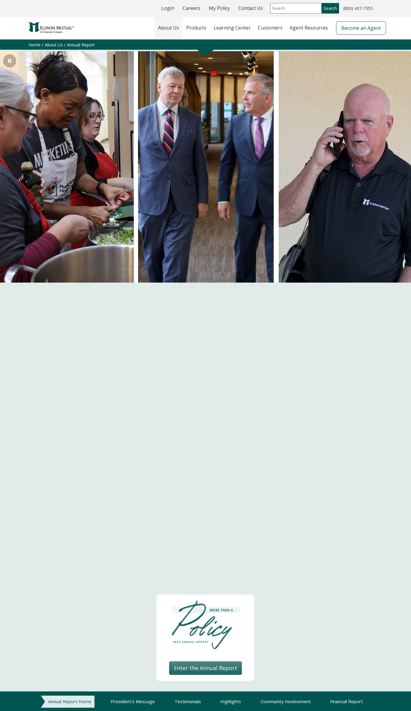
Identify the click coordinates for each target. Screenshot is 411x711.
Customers (270, 27)
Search (330, 8)
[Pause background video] (9, 60)
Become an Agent (361, 28)
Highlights (230, 701)
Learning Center (232, 27)
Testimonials (188, 701)
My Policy (219, 8)
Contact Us (250, 8)
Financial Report (346, 701)
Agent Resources (309, 27)
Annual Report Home (69, 701)
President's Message (133, 701)
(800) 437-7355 (358, 9)
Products (196, 27)
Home (35, 45)
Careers (191, 8)
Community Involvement (286, 701)
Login (167, 8)
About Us (168, 27)
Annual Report (81, 45)
